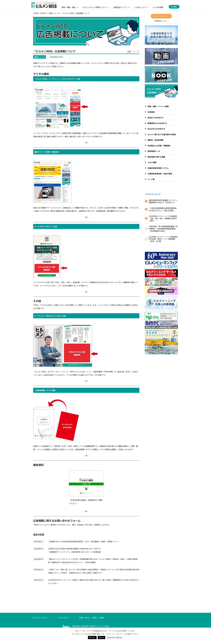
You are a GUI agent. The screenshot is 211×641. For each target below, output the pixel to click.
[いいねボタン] (129, 51)
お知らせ (43, 13)
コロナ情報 (152, 162)
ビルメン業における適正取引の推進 (162, 134)
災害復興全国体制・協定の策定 (160, 173)
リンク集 (151, 179)
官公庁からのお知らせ (156, 128)
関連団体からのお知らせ (157, 123)
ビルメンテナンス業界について (94, 7)
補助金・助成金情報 (155, 140)
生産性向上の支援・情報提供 (159, 145)
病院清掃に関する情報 (156, 156)
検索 (175, 6)
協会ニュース (39, 57)
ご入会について (140, 7)
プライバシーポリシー (40, 617)
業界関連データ (154, 151)
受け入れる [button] (92, 637)
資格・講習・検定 (69, 7)
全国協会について (120, 7)
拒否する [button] (101, 637)
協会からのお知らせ (155, 117)
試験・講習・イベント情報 (158, 106)
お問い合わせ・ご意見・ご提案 (91, 617)
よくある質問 (158, 7)
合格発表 (151, 112)
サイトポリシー (64, 617)
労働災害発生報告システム (158, 168)
